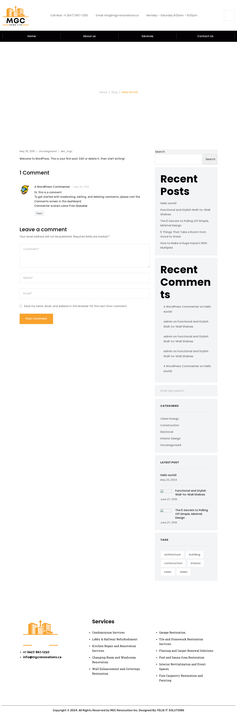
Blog (114, 92)
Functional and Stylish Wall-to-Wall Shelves (190, 493)
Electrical (166, 432)
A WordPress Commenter (181, 307)
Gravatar (81, 205)
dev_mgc (67, 151)
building (194, 555)
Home (31, 36)
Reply (39, 213)
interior (196, 563)
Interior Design (170, 438)
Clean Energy (169, 419)
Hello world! (168, 203)
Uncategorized (48, 151)
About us (89, 36)
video (184, 572)
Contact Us (205, 36)
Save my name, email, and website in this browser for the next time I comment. (75, 306)
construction (173, 563)
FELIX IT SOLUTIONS (170, 710)
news (167, 572)
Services (147, 36)
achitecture (172, 555)
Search (160, 152)
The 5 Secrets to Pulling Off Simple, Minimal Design (191, 514)
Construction (169, 425)
